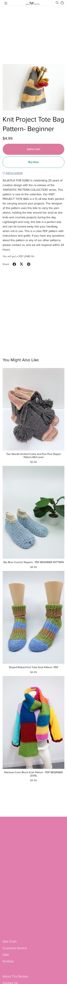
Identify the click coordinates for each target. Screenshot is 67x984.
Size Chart (10, 941)
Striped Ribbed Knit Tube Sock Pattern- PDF (33, 667)
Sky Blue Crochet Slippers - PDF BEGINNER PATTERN (33, 562)
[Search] (57, 2)
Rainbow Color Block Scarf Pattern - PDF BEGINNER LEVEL (33, 774)
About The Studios (15, 976)
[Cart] (63, 2)
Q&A (6, 955)
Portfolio (8, 961)
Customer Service (15, 948)
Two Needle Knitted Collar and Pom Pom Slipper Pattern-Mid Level (33, 455)
